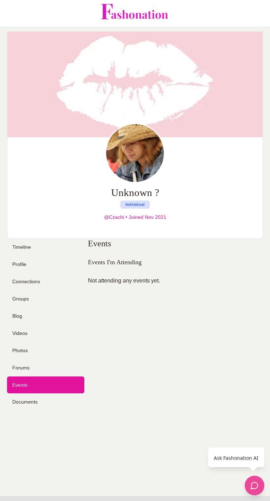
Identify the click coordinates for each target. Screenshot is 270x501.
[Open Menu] (11, 13)
